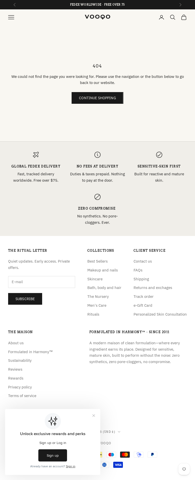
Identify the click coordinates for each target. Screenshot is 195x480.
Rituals (93, 314)
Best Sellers (97, 261)
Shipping (141, 279)
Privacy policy (20, 387)
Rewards (15, 378)
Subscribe (25, 299)
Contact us (143, 261)
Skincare (95, 279)
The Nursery (98, 296)
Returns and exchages (153, 287)
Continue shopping (97, 98)
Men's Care (96, 305)
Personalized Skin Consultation (160, 314)
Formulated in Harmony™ (30, 351)
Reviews (15, 369)
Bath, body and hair (104, 287)
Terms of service (22, 395)
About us (16, 342)
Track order (144, 296)
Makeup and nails (102, 270)
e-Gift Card (143, 305)
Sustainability (19, 360)
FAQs (138, 270)
